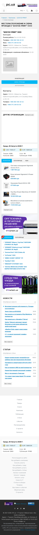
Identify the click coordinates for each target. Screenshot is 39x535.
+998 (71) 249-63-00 (14, 42)
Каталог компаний (19, 473)
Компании (12, 18)
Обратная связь (19, 490)
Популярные (18, 160)
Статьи (19, 418)
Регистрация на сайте (19, 458)
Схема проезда (19, 82)
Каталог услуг (19, 477)
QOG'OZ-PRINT (22, 18)
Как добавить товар (19, 465)
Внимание (6, 160)
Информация (19, 78)
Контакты (19, 432)
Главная (4, 18)
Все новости (8, 341)
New (26, 160)
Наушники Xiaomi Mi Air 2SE (20, 183)
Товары (19, 403)
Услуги (19, 407)
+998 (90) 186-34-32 (17, 40)
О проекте (19, 428)
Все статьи (8, 383)
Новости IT (19, 480)
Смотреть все (29, 115)
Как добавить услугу (19, 468)
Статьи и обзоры (19, 482)
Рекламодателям (19, 425)
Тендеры (19, 485)
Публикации (19, 414)
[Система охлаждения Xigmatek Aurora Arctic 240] (6, 168)
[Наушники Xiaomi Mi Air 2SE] (6, 185)
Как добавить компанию (19, 460)
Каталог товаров (19, 475)
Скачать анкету (19, 463)
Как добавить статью (19, 470)
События (19, 421)
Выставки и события (19, 487)
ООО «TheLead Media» (27, 530)
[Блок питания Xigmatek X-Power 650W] (6, 176)
